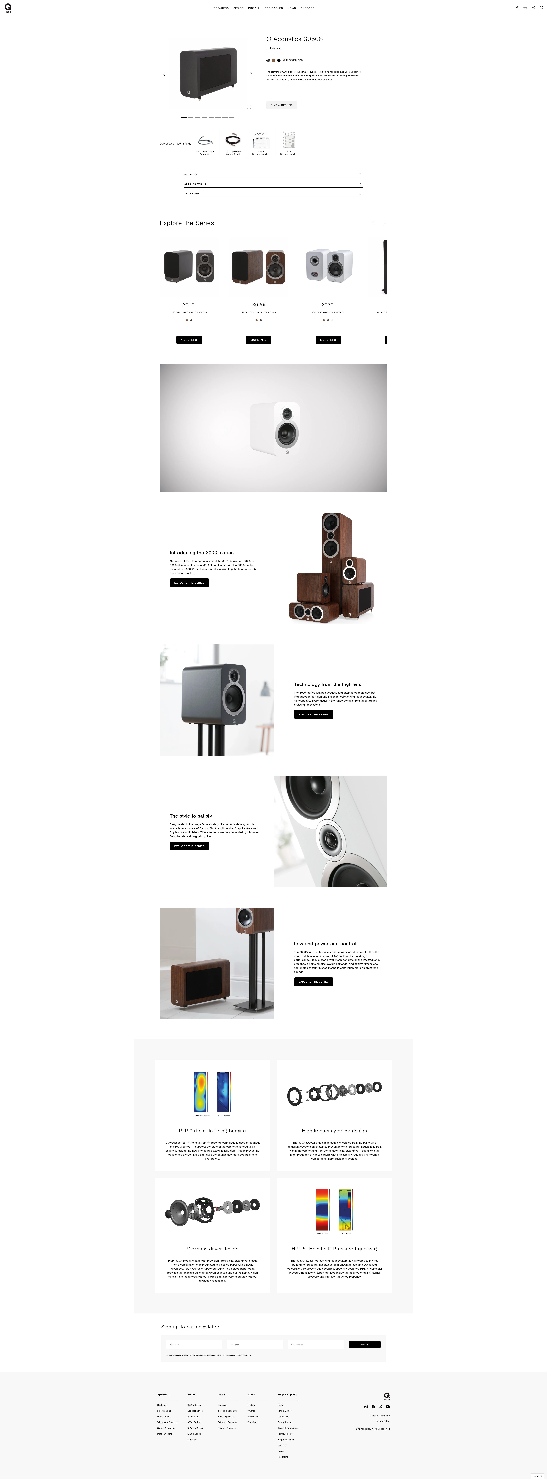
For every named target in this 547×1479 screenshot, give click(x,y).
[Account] (516, 8)
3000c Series (194, 1405)
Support (307, 8)
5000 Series (193, 1416)
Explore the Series (189, 582)
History (251, 1405)
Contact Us (283, 1416)
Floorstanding (164, 1410)
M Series (191, 1439)
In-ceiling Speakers (227, 1410)
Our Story (253, 1422)
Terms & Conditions (288, 1428)
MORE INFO (189, 339)
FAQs (280, 1405)
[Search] (542, 8)
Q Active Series (195, 1428)
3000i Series (193, 1422)
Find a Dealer (284, 1410)
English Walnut (187, 320)
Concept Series (195, 1410)
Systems (222, 1405)
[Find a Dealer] (533, 8)
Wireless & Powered (167, 1422)
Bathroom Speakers (227, 1422)
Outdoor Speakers (227, 1428)
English (535, 1476)
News (292, 8)
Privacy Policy (285, 1433)
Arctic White (332, 320)
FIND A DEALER (281, 105)
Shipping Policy (286, 1439)
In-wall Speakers (226, 1416)
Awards (251, 1410)
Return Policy (284, 1422)
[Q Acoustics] (8, 8)
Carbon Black (191, 320)
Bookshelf (162, 1405)
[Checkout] (525, 8)
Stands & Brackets (166, 1428)
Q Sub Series (194, 1433)
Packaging (283, 1456)
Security (282, 1445)
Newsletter (253, 1416)
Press (281, 1451)
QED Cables (274, 8)
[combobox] (537, 1476)
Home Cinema (164, 1416)
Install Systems (164, 1433)
